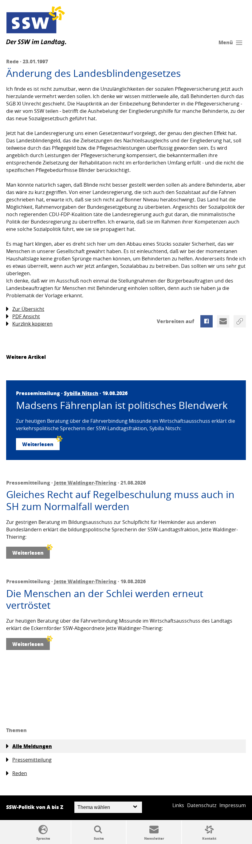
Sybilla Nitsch (81, 393)
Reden (19, 773)
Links (178, 805)
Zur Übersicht (28, 309)
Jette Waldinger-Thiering (85, 482)
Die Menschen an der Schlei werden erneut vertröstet (104, 599)
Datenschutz (201, 805)
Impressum (232, 805)
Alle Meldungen (32, 746)
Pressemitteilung (32, 759)
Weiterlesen (37, 444)
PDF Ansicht (26, 316)
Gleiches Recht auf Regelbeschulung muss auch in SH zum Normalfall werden (120, 500)
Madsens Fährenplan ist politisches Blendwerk (122, 405)
